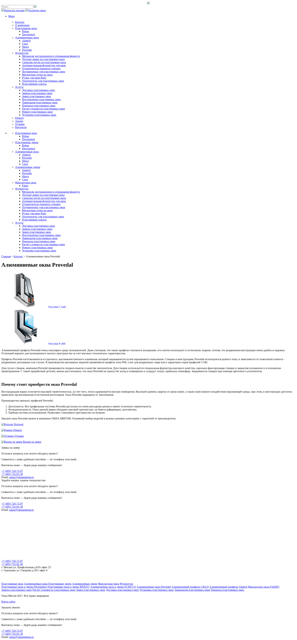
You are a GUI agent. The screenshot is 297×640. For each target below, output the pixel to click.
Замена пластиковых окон (37, 93)
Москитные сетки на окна (37, 74)
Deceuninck (28, 34)
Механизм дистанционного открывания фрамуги (51, 56)
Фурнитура (21, 53)
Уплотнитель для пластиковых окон (43, 80)
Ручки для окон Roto (34, 77)
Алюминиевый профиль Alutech (228, 586)
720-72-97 (12, 471)
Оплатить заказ (37, 10)
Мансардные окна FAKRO (263, 586)
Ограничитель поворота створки (41, 68)
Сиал (25, 43)
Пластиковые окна (26, 28)
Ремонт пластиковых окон (37, 111)
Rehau (25, 31)
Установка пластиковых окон (39, 114)
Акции (19, 121)
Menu (11, 16)
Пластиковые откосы (34, 83)
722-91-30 (12, 474)
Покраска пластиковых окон (38, 105)
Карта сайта (8, 601)
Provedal (27, 49)
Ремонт (19, 117)
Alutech (26, 40)
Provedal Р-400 (56, 343)
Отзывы (20, 124)
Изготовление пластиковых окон (41, 99)
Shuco (25, 46)
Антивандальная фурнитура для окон (44, 65)
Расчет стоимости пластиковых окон (43, 108)
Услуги (19, 87)
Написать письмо (14, 10)
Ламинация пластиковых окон (40, 102)
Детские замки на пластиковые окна (43, 59)
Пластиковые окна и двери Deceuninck (24, 586)
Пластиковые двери (60, 583)
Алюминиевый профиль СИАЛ (190, 586)
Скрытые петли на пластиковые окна (44, 62)
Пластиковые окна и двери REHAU (68, 586)
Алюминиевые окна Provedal (154, 586)
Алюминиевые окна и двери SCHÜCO (113, 586)
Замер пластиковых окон (36, 96)
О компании (22, 25)
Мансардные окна (108, 583)
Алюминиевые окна (27, 37)
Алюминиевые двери (84, 583)
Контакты (21, 127)
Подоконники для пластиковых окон (43, 71)
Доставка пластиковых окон (38, 90)
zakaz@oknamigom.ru (21, 477)
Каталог (20, 22)
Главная (6, 256)
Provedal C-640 (57, 306)
